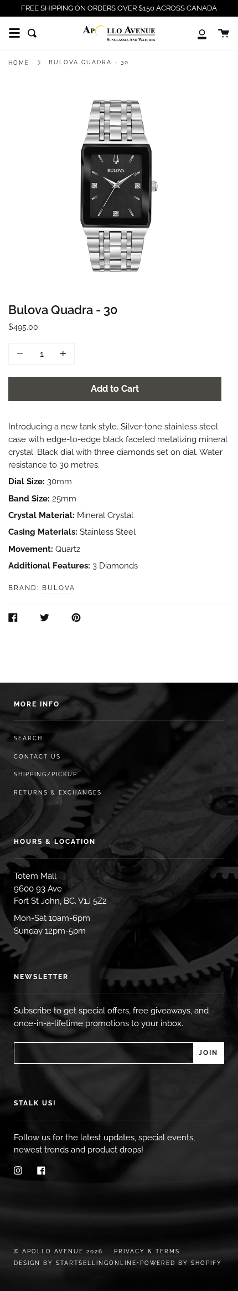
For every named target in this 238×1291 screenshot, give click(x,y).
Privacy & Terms (147, 1251)
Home (18, 63)
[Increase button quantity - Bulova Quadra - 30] (61, 353)
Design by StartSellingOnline (75, 1263)
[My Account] (196, 33)
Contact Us (37, 757)
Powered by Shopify (181, 1263)
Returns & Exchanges (58, 793)
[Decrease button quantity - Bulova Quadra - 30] (21, 353)
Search (28, 738)
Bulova (58, 588)
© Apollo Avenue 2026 (58, 1251)
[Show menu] (14, 33)
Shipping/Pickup (45, 774)
